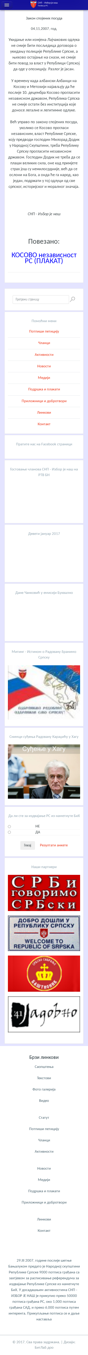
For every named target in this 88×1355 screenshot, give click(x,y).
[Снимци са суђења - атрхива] (44, 798)
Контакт (44, 424)
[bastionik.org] (44, 995)
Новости (44, 366)
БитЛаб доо (44, 1348)
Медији (44, 378)
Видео (44, 1101)
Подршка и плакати (44, 389)
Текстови (44, 1078)
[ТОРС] (44, 954)
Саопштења (44, 1067)
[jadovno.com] (44, 1036)
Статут (44, 1118)
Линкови (44, 413)
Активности (44, 355)
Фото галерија (44, 1089)
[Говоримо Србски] (44, 914)
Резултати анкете (54, 845)
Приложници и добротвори (44, 401)
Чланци (44, 343)
